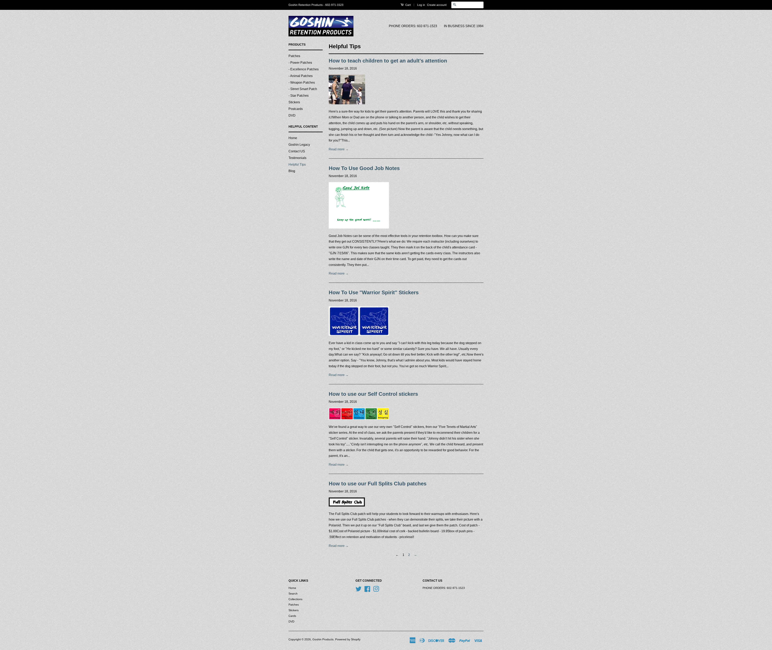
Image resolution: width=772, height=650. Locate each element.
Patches (294, 56)
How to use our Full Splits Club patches (377, 484)
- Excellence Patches (303, 69)
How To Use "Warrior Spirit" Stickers (374, 292)
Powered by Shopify (347, 639)
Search (293, 593)
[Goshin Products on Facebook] (367, 588)
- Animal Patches (300, 76)
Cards (292, 615)
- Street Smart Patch (302, 89)
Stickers (294, 102)
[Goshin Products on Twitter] (358, 588)
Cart (407, 4)
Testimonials (297, 158)
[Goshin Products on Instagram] (376, 588)
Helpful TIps (297, 164)
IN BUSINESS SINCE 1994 (464, 26)
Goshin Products (323, 639)
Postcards (295, 109)
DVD (292, 115)
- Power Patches (300, 62)
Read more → (339, 149)
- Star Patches (298, 95)
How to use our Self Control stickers (373, 394)
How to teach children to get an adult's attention (388, 61)
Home (292, 138)
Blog (291, 171)
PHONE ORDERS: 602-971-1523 (413, 26)
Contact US (296, 151)
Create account (437, 4)
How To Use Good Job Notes (364, 168)
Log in (421, 4)
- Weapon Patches (301, 82)
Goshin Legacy (299, 144)
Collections (295, 599)
